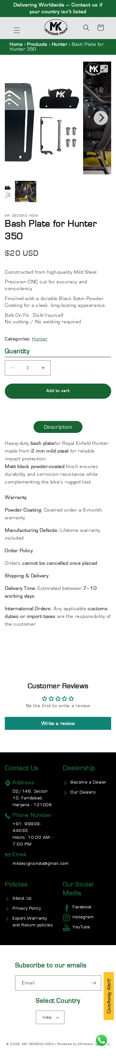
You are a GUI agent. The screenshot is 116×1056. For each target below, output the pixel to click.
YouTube (81, 927)
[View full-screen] (104, 69)
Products (37, 44)
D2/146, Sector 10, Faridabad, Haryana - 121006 (32, 798)
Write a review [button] (58, 723)
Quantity (17, 351)
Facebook (82, 907)
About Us (22, 898)
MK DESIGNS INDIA (38, 1044)
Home (16, 44)
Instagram (83, 917)
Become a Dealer (89, 782)
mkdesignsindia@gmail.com (41, 863)
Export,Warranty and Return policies (33, 921)
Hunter (60, 44)
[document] (58, 118)
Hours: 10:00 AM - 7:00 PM (33, 834)
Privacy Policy (27, 908)
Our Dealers (83, 792)
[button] (17, 30)
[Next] (101, 118)
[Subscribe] (94, 983)
